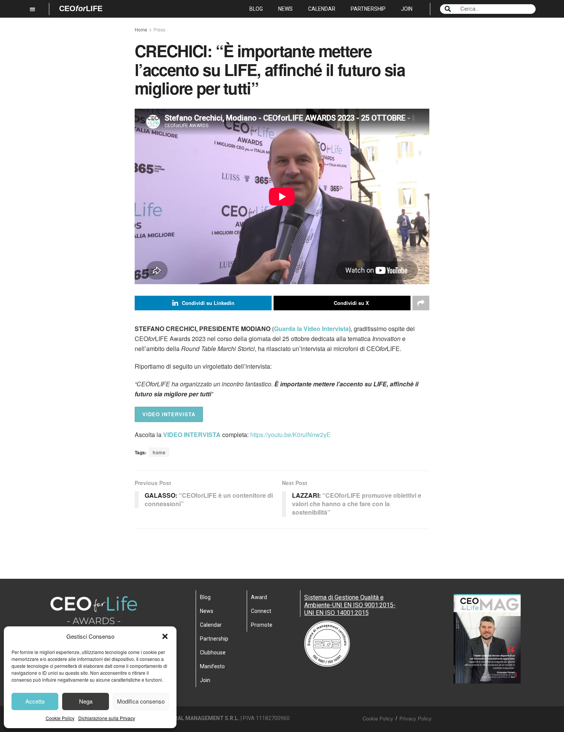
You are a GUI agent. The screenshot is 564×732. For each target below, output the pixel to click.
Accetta (35, 701)
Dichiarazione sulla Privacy (106, 718)
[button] (165, 636)
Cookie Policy (60, 718)
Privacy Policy (415, 718)
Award (259, 597)
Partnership (368, 9)
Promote (261, 625)
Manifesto (212, 666)
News (285, 9)
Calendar (321, 9)
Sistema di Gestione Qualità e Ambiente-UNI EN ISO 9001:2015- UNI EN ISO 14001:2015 (350, 605)
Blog (256, 9)
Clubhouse (213, 652)
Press (159, 29)
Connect (261, 611)
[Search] (447, 9)
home (159, 452)
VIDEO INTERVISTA (168, 414)
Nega (85, 701)
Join (406, 9)
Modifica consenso (141, 701)
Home (141, 29)
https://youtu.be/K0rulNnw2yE (290, 434)
